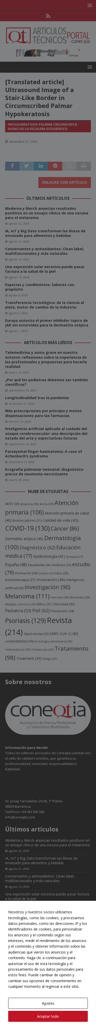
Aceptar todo (48, 1016)
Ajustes (48, 1003)
